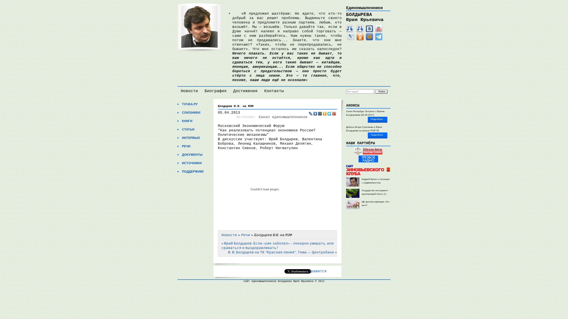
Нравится (318, 271)
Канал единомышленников (283, 117)
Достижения (245, 91)
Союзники (191, 112)
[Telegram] (378, 39)
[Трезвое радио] (368, 161)
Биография (216, 91)
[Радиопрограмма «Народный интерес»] (357, 153)
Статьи (188, 129)
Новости (189, 91)
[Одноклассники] (360, 39)
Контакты (274, 91)
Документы (192, 154)
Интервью (191, 138)
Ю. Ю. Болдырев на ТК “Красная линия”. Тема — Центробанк (281, 252)
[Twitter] (329, 114)
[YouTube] (378, 31)
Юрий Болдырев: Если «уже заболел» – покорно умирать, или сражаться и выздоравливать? (277, 245)
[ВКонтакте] (369, 31)
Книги (187, 121)
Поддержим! (193, 171)
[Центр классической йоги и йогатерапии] (372, 153)
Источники (192, 163)
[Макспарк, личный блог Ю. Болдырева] (349, 31)
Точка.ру (190, 104)
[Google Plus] (334, 114)
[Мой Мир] (369, 39)
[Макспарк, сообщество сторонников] (360, 31)
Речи (186, 146)
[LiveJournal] (350, 39)
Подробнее (377, 119)
